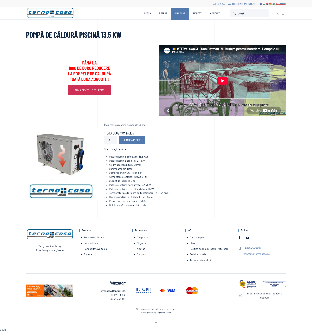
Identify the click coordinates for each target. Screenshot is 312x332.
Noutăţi (197, 13)
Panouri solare (92, 243)
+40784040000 (217, 3)
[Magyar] (264, 3)
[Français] (272, 3)
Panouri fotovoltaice (95, 248)
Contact (215, 13)
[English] (267, 3)
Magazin (141, 243)
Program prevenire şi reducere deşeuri (264, 295)
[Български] (284, 3)
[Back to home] (50, 13)
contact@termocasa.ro (243, 3)
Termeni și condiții (200, 259)
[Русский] (281, 3)
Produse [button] (180, 13)
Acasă (147, 13)
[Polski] (278, 3)
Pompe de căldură (94, 237)
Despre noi (143, 237)
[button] (156, 323)
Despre (163, 13)
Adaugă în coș (132, 139)
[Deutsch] (269, 3)
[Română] (261, 3)
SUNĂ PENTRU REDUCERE (89, 90)
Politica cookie (198, 254)
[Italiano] (275, 3)
